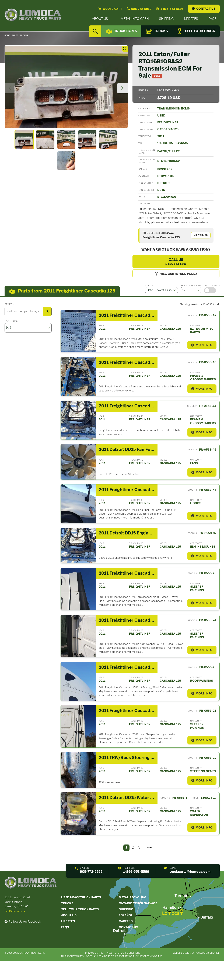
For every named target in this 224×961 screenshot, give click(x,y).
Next (149, 847)
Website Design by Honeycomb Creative (196, 953)
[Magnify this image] (66, 87)
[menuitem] (101, 19)
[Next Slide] (122, 88)
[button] (24, 139)
